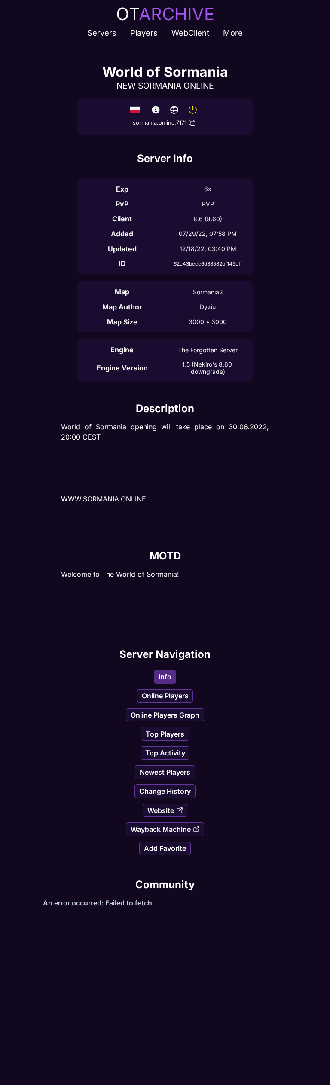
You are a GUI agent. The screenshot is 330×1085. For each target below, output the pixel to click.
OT (165, 13)
